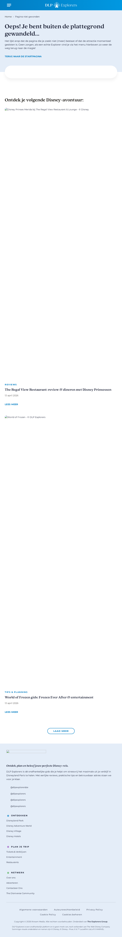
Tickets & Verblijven (16, 851)
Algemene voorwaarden (33, 909)
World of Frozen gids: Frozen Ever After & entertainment (49, 697)
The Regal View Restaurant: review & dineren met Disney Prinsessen (58, 390)
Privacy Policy (94, 909)
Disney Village (13, 831)
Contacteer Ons (14, 888)
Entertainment (14, 857)
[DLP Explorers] (61, 5)
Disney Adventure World (19, 826)
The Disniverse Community (20, 893)
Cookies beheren (72, 914)
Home (8, 16)
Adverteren (12, 883)
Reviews (11, 384)
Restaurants (12, 862)
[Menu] (9, 5)
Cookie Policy (48, 914)
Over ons (10, 877)
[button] (61, 731)
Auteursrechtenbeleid (67, 909)
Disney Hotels (13, 836)
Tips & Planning (16, 692)
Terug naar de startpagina (23, 56)
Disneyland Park (15, 820)
